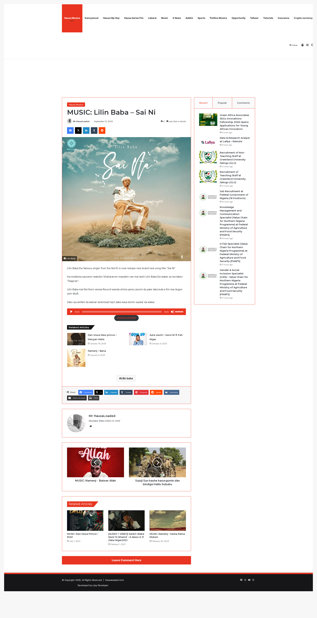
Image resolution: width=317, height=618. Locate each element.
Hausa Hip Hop (111, 18)
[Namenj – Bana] (76, 358)
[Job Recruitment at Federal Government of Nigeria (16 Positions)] (208, 196)
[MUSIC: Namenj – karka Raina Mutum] (168, 520)
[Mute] (172, 311)
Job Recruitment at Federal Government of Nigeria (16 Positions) (234, 195)
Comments (243, 102)
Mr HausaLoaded (81, 121)
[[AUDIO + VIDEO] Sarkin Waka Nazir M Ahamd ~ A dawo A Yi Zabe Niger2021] (126, 520)
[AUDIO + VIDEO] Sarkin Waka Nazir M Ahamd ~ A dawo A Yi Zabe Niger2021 (126, 537)
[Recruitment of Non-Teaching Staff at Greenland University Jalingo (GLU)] (208, 157)
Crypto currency (303, 18)
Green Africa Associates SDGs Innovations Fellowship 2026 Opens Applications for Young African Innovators (234, 122)
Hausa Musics (72, 18)
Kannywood (91, 18)
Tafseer (254, 18)
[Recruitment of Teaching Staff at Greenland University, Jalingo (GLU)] (208, 176)
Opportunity (239, 18)
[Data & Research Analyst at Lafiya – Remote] (208, 142)
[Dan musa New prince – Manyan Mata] (76, 339)
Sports (201, 18)
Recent (203, 102)
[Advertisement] (158, 67)
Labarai (152, 18)
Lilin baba (127, 378)
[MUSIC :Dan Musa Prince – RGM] (85, 520)
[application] (126, 311)
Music (164, 18)
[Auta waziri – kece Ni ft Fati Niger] (138, 339)
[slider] (179, 311)
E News (177, 18)
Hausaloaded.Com (114, 580)
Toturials (268, 18)
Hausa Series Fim (133, 18)
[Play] (71, 311)
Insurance (283, 18)
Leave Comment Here (126, 560)
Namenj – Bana (97, 350)
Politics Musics (218, 18)
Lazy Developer (100, 585)
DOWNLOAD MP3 (126, 318)
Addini (189, 18)
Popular (222, 102)
